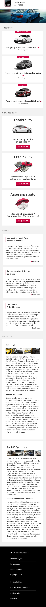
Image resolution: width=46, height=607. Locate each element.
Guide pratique (15, 593)
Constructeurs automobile (20, 588)
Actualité (13, 598)
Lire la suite (35, 261)
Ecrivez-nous (15, 564)
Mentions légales (16, 559)
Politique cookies (16, 569)
